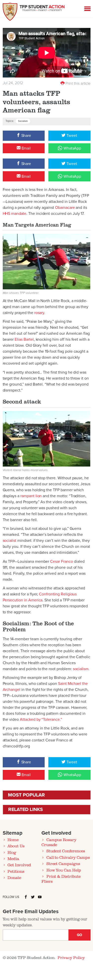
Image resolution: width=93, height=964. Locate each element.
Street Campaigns (63, 863)
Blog (11, 852)
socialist (10, 540)
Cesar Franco (61, 561)
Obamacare (65, 207)
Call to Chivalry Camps (68, 857)
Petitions (15, 871)
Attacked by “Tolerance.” (41, 719)
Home (13, 839)
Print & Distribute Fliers (61, 879)
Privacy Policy (71, 957)
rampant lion (31, 495)
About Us (16, 846)
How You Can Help (63, 870)
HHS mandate (14, 213)
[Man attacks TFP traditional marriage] (47, 261)
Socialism (23, 121)
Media (13, 858)
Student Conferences (65, 851)
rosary (39, 312)
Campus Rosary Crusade (58, 842)
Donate (14, 877)
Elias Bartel (24, 339)
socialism (81, 668)
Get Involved (19, 865)
